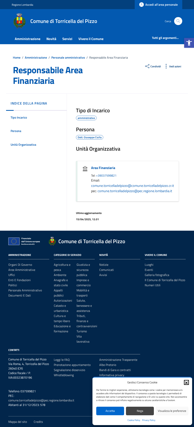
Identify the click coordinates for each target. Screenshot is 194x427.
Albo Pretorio (107, 365)
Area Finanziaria (103, 167)
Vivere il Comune (90, 38)
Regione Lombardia (22, 5)
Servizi (67, 38)
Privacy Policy (148, 420)
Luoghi (149, 264)
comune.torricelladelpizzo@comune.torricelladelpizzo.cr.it (132, 185)
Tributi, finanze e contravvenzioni (87, 321)
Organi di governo (20, 264)
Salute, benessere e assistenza (84, 305)
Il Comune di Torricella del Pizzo (165, 280)
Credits (38, 421)
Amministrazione (27, 38)
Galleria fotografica (157, 275)
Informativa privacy (111, 375)
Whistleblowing (64, 375)
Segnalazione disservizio (69, 370)
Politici (12, 285)
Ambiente (60, 275)
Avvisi (103, 275)
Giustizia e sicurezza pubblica (83, 269)
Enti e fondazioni (19, 280)
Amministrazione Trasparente (118, 359)
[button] (189, 43)
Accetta (110, 411)
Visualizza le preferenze (172, 411)
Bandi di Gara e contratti (115, 370)
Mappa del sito (17, 421)
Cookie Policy (134, 420)
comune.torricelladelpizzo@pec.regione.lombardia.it (135, 190)
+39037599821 (106, 175)
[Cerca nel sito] (178, 21)
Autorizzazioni (63, 300)
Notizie (103, 264)
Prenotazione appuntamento (72, 365)
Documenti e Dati (19, 295)
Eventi (149, 269)
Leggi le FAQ (62, 359)
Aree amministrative (21, 269)
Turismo (82, 331)
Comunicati (106, 269)
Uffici (11, 275)
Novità (51, 38)
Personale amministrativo (25, 290)
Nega (140, 411)
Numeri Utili (152, 285)
